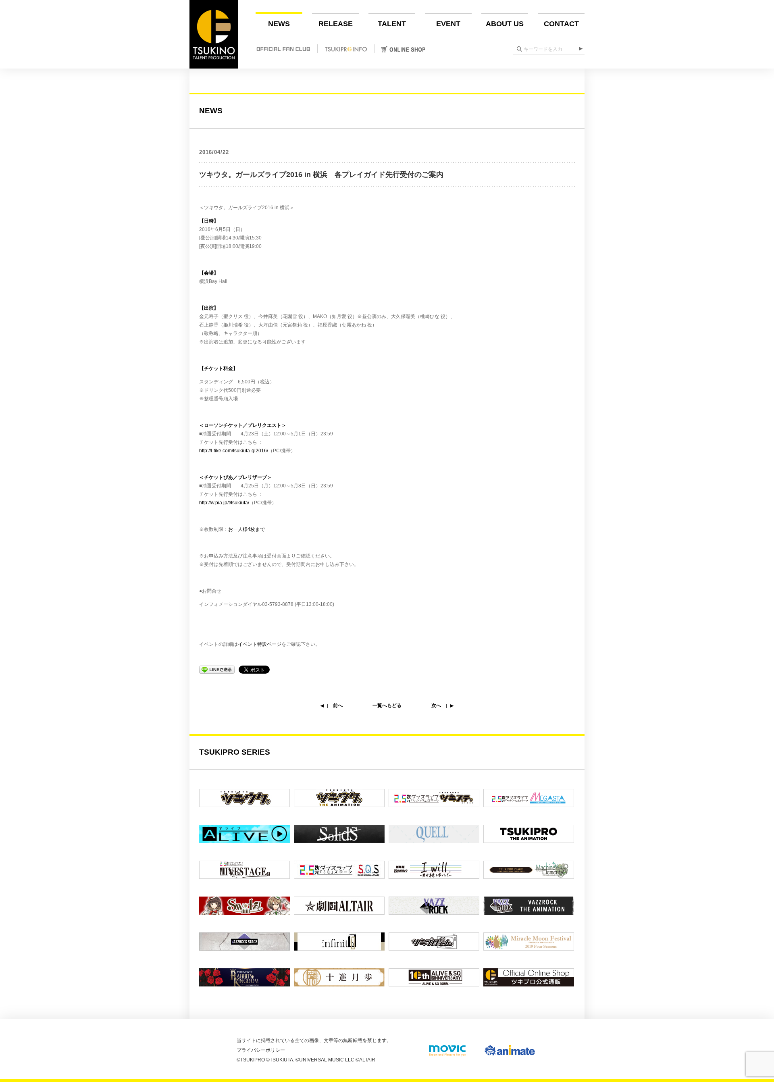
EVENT (448, 24)
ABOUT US (505, 24)
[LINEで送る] (217, 669)
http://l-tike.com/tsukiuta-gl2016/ (233, 451)
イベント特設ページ (259, 644)
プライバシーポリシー (261, 1050)
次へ (436, 705)
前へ (338, 705)
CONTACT (561, 24)
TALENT (392, 24)
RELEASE (335, 24)
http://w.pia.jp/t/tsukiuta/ (224, 503)
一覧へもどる (387, 705)
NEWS (279, 24)
